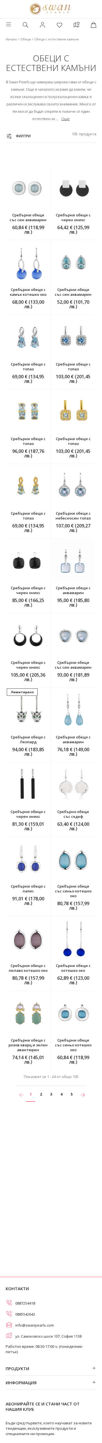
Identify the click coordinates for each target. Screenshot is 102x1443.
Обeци (25, 39)
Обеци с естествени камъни (56, 39)
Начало (11, 39)
